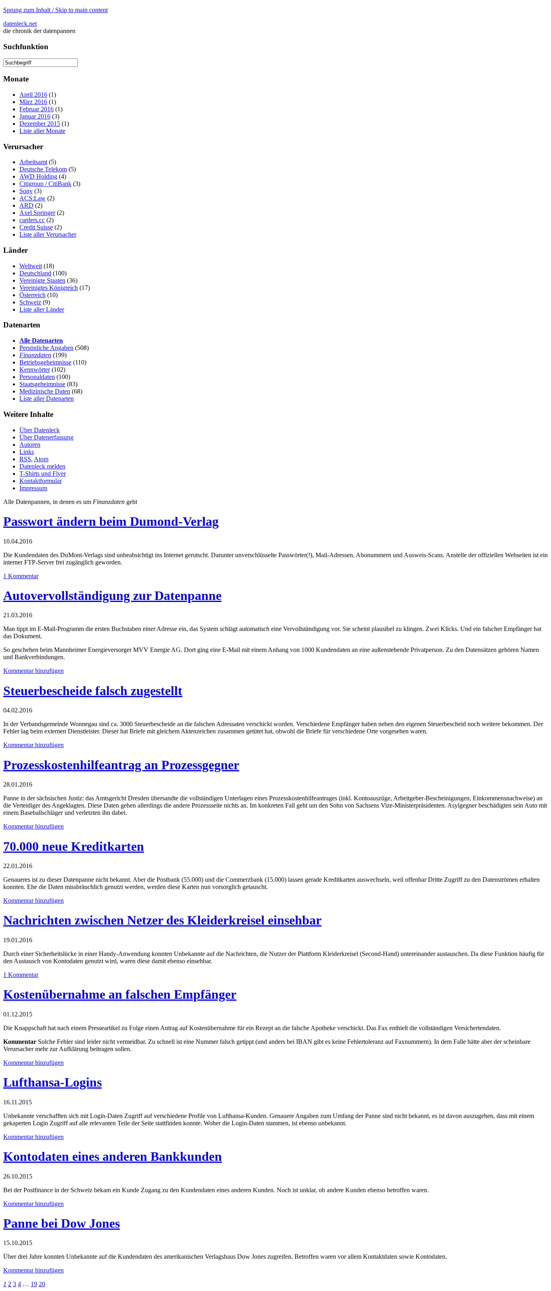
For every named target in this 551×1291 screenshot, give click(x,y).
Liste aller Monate (42, 130)
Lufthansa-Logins (52, 1082)
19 (34, 1284)
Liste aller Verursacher (47, 234)
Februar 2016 (36, 109)
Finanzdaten (35, 355)
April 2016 (33, 94)
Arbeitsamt (33, 161)
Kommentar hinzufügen (33, 670)
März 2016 (33, 101)
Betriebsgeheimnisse (45, 362)
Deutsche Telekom (43, 169)
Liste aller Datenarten (46, 398)
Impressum (33, 488)
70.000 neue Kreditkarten (73, 846)
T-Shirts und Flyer (42, 473)
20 (42, 1284)
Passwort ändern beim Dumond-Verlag (111, 521)
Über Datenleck (39, 430)
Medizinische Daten (44, 391)
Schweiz (30, 302)
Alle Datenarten (41, 340)
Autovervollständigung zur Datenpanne (112, 595)
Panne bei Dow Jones (61, 1223)
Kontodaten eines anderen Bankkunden (112, 1156)
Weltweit (30, 265)
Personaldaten (37, 376)
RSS (25, 459)
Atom (41, 459)
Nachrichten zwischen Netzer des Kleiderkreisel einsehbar (162, 920)
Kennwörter (34, 369)
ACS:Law (32, 198)
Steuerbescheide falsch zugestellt (92, 690)
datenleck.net (20, 23)
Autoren (29, 444)
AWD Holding (38, 176)
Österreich (32, 295)
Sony (26, 190)
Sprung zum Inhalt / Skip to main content (55, 9)
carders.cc (32, 220)
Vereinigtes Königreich (48, 287)
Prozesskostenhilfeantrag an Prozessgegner (121, 765)
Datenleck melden (42, 466)
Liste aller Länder (41, 309)
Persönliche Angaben (46, 347)
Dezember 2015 (39, 123)
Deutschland (35, 273)
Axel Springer (37, 212)
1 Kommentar (20, 576)
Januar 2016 (34, 116)
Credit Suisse (36, 227)
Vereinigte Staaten (42, 280)
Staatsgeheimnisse (42, 384)
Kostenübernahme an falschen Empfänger (119, 994)
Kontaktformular (40, 480)
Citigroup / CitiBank (45, 183)
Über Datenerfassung (46, 437)
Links (26, 451)
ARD (26, 205)
